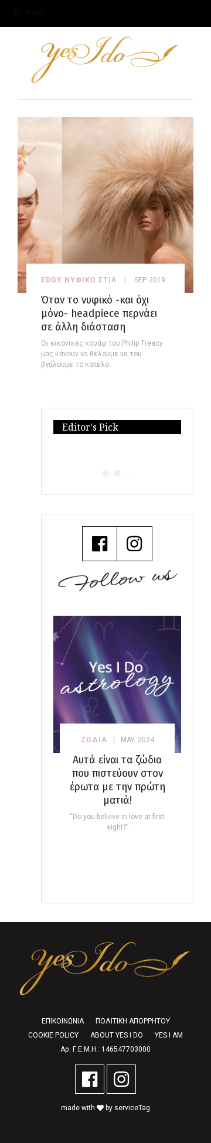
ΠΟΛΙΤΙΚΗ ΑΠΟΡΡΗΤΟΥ (133, 1021)
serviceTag (132, 1108)
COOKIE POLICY (53, 1035)
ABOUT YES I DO (116, 1035)
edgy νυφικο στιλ (79, 280)
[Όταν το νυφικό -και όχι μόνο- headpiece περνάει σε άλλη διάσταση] (105, 204)
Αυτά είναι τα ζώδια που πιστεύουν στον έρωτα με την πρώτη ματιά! (117, 780)
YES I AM (169, 1035)
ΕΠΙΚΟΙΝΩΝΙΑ (63, 1021)
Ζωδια (94, 740)
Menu (34, 13)
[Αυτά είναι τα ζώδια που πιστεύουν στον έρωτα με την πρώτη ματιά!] (117, 684)
